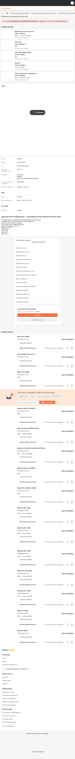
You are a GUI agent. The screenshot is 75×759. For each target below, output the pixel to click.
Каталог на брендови (8, 705)
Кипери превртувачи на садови (25, 275)
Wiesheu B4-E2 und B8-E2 (26, 408)
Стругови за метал (22, 282)
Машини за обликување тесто (25, 271)
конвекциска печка (23, 166)
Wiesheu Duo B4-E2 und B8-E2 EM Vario (31, 448)
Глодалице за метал (22, 302)
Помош (4, 661)
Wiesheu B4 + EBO (23, 508)
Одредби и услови (8, 692)
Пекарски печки (21, 255)
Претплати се (48, 402)
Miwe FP (17, 63)
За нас (4, 658)
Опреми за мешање (22, 298)
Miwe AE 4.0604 (22, 611)
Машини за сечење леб (23, 259)
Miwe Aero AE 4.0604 (24, 571)
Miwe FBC (18, 42)
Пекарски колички (21, 267)
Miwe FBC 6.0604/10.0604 (23, 52)
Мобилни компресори (23, 294)
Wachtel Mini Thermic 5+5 (26, 354)
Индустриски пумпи (22, 290)
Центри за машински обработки (26, 286)
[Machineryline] (7, 13)
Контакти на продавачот (9, 664)
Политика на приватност (10, 695)
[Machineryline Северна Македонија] (12, 3)
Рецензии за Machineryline (10, 702)
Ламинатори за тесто (22, 263)
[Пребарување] (72, 8)
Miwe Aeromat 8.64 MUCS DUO (28, 428)
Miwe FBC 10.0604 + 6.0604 (26, 488)
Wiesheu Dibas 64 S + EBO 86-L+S (26, 73)
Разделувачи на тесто (23, 252)
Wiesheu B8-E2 (22, 630)
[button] (72, 3)
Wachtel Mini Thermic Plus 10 (24, 31)
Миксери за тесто (21, 248)
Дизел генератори (21, 279)
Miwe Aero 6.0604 (23, 336)
